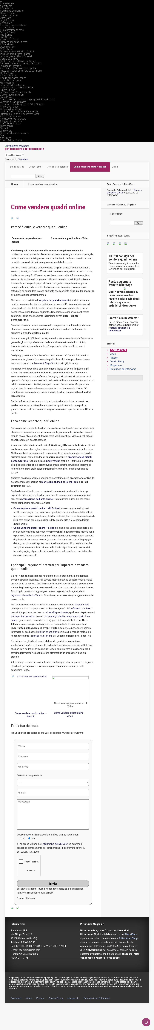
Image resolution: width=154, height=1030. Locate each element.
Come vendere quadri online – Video (69, 238)
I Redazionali (6, 125)
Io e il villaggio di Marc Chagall (15, 53)
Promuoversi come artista (13, 118)
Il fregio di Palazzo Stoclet (13, 77)
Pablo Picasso (7, 97)
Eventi (3, 135)
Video (113, 354)
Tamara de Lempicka (10, 65)
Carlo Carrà (5, 17)
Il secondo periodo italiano (13, 25)
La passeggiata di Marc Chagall (16, 56)
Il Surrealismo (7, 44)
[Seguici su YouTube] (120, 244)
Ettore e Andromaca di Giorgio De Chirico (20, 63)
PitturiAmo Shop (128, 938)
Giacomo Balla (7, 13)
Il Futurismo (6, 8)
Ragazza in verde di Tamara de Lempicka (21, 70)
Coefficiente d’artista (10, 123)
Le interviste (6, 130)
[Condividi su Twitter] (19, 219)
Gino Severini (6, 22)
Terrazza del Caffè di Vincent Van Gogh (20, 113)
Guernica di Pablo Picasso (13, 101)
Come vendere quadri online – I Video (34, 527)
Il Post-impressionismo (12, 29)
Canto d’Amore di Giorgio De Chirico (18, 61)
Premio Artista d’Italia (11, 140)
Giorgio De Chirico (9, 58)
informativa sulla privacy (55, 844)
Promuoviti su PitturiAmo (123, 369)
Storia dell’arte (7, 3)
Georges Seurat (7, 32)
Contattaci (118, 350)
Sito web (4, 128)
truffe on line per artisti (23, 616)
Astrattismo (6, 5)
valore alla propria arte (56, 612)
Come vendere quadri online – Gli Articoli (36, 508)
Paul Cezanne (7, 37)
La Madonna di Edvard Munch (15, 92)
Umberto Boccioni (9, 15)
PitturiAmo (131, 934)
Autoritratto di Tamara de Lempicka (18, 68)
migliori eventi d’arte (48, 631)
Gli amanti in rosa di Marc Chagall (17, 51)
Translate (23, 159)
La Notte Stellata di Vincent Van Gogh (19, 111)
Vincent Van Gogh (9, 39)
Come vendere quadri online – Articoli (30, 715)
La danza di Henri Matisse (13, 85)
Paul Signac (6, 34)
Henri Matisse (7, 82)
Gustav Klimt (6, 73)
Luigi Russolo (7, 20)
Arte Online (5, 137)
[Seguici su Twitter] (114, 244)
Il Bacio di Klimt (8, 75)
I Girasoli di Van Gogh (11, 109)
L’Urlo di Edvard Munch (12, 94)
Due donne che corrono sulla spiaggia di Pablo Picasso (27, 99)
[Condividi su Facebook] (13, 219)
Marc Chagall (6, 49)
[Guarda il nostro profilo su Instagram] (126, 244)
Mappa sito (116, 365)
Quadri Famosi (7, 46)
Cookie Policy (117, 361)
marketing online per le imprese (59, 482)
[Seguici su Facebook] (109, 244)
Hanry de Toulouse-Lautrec (13, 41)
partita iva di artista (42, 635)
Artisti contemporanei (11, 121)
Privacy (114, 357)
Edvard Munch (7, 89)
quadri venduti (52, 461)
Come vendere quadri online (14, 133)
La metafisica (7, 27)
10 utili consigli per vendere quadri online (123, 257)
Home (14, 184)
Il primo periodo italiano (11, 10)
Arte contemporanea (10, 116)
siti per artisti (82, 604)
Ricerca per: (116, 213)
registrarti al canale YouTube (26, 595)
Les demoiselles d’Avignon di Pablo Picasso (22, 104)
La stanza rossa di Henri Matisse (16, 87)
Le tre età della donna (10, 80)
